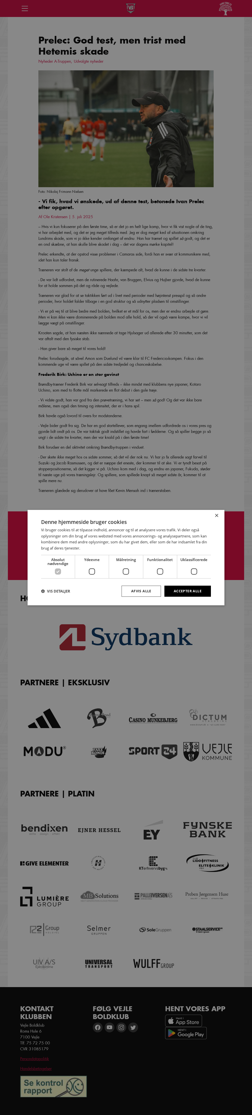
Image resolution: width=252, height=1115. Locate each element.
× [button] (216, 515)
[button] (55, 591)
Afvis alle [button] (141, 591)
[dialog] (126, 557)
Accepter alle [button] (188, 591)
